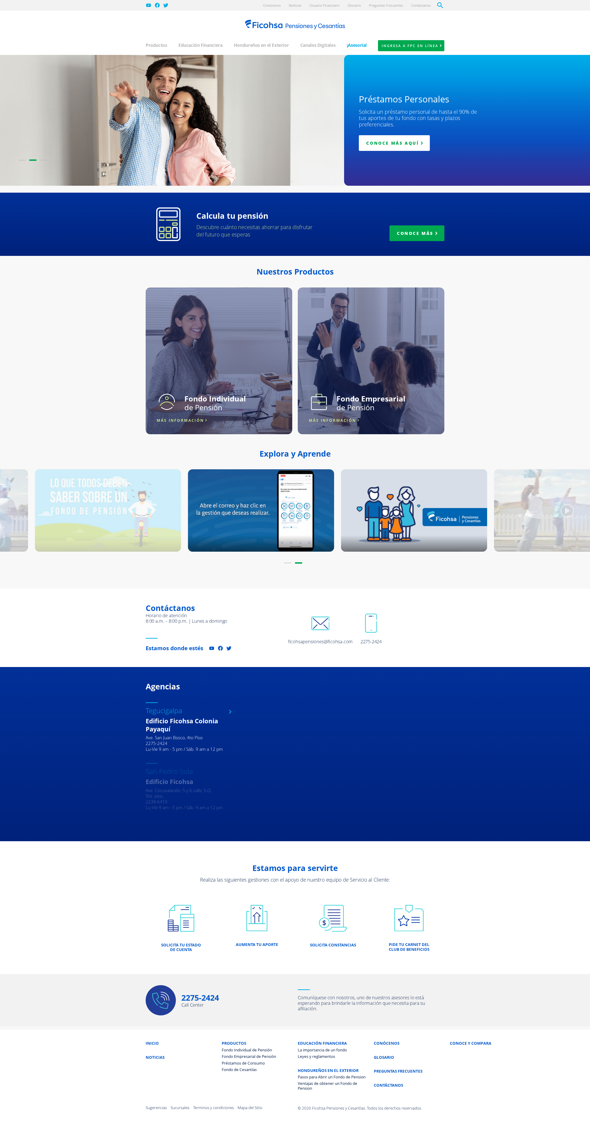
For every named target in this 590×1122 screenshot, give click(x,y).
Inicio (152, 1043)
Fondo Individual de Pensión (247, 1050)
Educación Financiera (200, 45)
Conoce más (415, 233)
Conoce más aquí (392, 143)
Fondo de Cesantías (239, 1069)
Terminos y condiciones (213, 1107)
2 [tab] (32, 160)
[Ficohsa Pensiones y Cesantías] (295, 24)
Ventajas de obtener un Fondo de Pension (327, 1086)
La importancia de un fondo (322, 1050)
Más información (180, 420)
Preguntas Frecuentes (398, 1071)
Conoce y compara (470, 1043)
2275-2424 (200, 997)
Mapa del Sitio (250, 1107)
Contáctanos (388, 1085)
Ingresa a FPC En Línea (410, 45)
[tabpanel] (295, 132)
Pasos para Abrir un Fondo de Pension (332, 1077)
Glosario (384, 1057)
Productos (156, 45)
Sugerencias (156, 1107)
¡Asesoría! (357, 45)
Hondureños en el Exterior (261, 45)
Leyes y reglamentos (316, 1056)
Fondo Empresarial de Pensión (249, 1056)
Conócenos (386, 1043)
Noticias (155, 1057)
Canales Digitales (318, 45)
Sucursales (180, 1107)
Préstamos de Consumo (243, 1063)
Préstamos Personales (404, 99)
